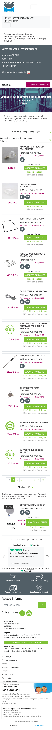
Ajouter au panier (35, 168)
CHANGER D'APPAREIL (38, 84)
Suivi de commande (9, 682)
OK (42, 604)
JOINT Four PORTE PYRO (32, 219)
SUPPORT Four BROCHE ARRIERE (31, 451)
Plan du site (6, 678)
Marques (5, 671)
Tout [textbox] (38, 132)
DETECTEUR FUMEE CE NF (32, 505)
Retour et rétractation (10, 667)
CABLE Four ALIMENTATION (33, 291)
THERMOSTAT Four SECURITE (29, 389)
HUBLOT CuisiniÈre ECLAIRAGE (29, 185)
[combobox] (43, 132)
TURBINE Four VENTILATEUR (34, 422)
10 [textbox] (29, 487)
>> (43, 480)
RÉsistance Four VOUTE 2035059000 (32, 255)
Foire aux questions (9, 660)
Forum (4, 664)
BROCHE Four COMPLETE (32, 355)
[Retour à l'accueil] (9, 7)
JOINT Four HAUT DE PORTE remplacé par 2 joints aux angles (33, 325)
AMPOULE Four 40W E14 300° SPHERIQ (32, 148)
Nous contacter (8, 674)
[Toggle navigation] (34, 6)
